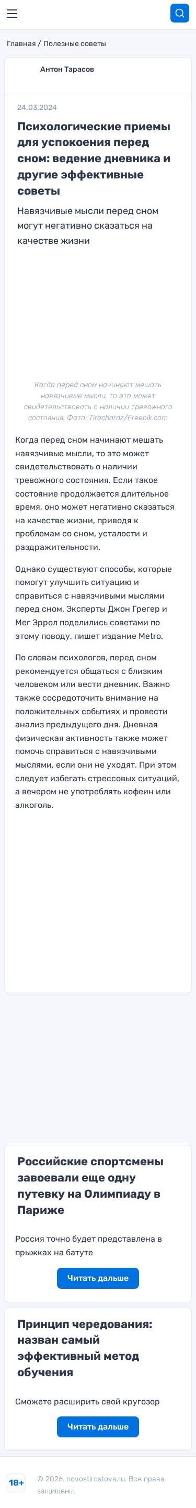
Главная (21, 44)
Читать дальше (98, 1278)
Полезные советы (74, 44)
